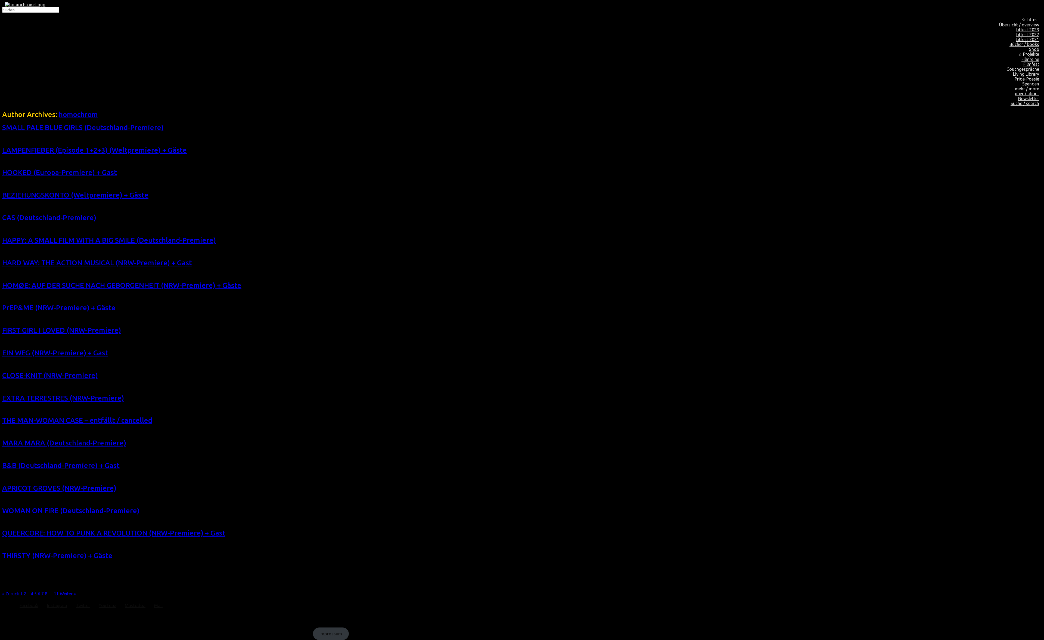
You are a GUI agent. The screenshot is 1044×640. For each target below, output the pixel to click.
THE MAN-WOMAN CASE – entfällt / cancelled (77, 420)
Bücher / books (1024, 44)
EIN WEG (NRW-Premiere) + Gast (55, 353)
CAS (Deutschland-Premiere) (49, 217)
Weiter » (68, 593)
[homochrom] (25, 4)
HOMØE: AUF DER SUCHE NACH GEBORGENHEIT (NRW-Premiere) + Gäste (121, 285)
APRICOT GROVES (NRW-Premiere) (59, 488)
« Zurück (10, 593)
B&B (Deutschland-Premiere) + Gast (61, 465)
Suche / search (1025, 103)
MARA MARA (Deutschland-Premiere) (64, 443)
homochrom (78, 114)
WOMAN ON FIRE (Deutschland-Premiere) (70, 511)
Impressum (330, 633)
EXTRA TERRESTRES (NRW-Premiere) (63, 398)
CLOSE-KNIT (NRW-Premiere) (50, 375)
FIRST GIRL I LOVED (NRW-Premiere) (61, 330)
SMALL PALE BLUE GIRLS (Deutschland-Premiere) (83, 127)
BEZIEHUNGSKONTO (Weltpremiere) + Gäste (75, 195)
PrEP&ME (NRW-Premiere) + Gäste (59, 308)
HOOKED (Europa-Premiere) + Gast (59, 172)
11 (56, 593)
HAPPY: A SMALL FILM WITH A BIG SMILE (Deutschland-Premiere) (109, 240)
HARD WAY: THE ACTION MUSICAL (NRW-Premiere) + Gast (97, 263)
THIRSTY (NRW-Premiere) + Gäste (57, 555)
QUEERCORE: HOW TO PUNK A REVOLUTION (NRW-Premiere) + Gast (113, 533)
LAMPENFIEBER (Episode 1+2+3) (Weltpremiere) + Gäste (94, 150)
